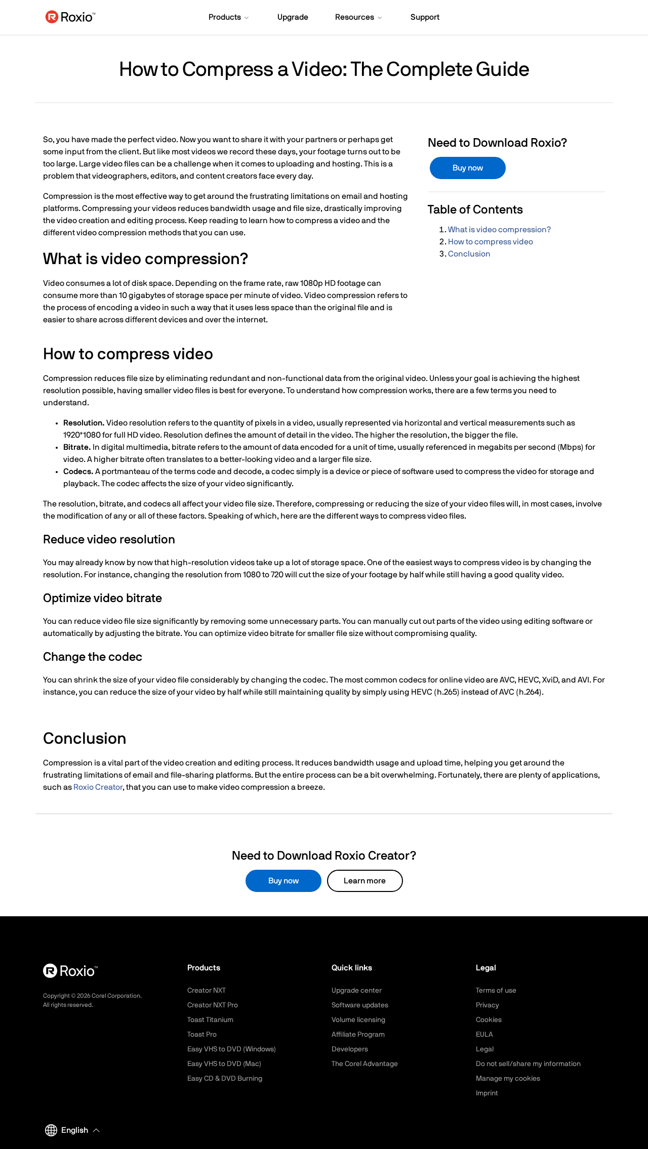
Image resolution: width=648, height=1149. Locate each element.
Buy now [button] (468, 168)
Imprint (487, 1093)
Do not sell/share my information (528, 1064)
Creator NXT (206, 990)
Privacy (487, 1005)
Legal (485, 1049)
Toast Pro (202, 1034)
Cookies (489, 1020)
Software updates (360, 1005)
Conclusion (469, 254)
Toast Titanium (210, 1020)
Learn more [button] (365, 881)
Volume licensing (358, 1020)
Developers (350, 1049)
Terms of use (496, 990)
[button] (229, 18)
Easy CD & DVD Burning (224, 1078)
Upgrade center (357, 990)
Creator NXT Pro (212, 1005)
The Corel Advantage (365, 1064)
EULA (484, 1034)
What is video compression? (499, 230)
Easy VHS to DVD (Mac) (224, 1064)
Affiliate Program (358, 1034)
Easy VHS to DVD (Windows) (231, 1049)
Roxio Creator (98, 787)
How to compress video (490, 242)
